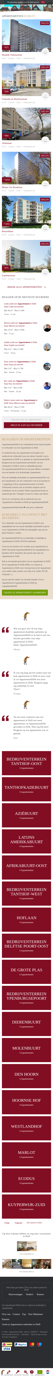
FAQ (32, 1375)
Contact (16, 1314)
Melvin (47, 328)
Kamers (40, 1294)
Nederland (43, 1332)
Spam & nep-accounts (39, 1334)
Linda (47, 308)
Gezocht (25, 1375)
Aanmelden (8, 1375)
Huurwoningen (16, 1294)
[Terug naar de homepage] (3, 1373)
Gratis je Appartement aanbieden (25, 592)
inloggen (17, 1375)
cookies (20, 2)
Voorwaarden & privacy (10, 1334)
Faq (24, 1314)
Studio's (29, 1294)
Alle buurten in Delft (34, 1223)
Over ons (6, 1314)
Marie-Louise (47, 405)
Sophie (47, 347)
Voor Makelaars (35, 1314)
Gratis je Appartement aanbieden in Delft (21, 1324)
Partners (6, 1319)
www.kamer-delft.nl (26, 1272)
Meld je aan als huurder (26, 425)
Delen (45, 23)
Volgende (18, 1223)
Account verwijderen (9, 1337)
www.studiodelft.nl (26, 1254)
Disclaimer (25, 1334)
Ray (47, 386)
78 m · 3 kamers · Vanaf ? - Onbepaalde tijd (18, 279)
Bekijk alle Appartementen (25, 287)
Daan (47, 366)
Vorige (7, 1223)
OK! (43, 2)
